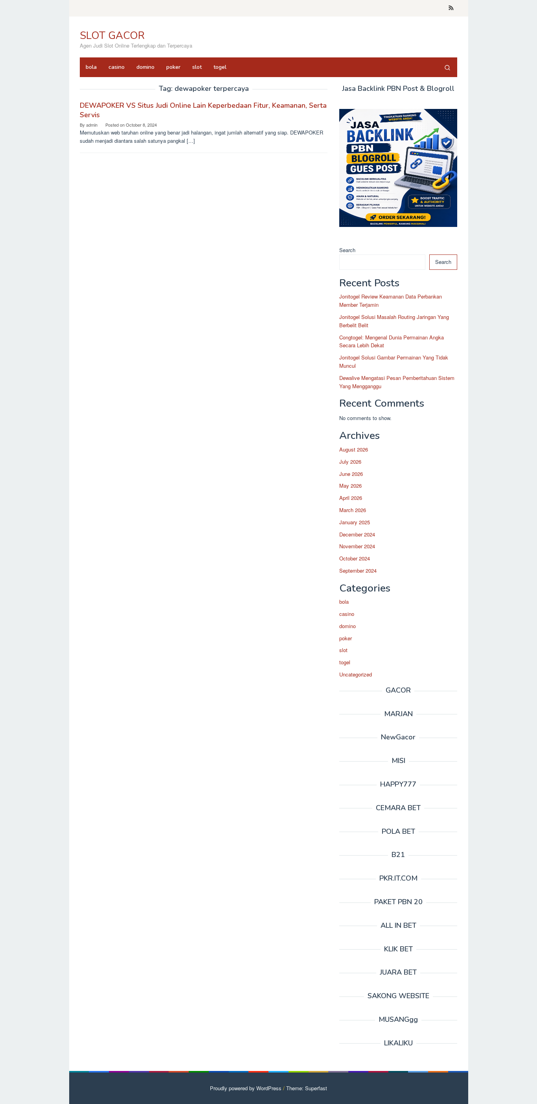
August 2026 (353, 449)
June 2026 (351, 473)
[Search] (447, 67)
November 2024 (357, 546)
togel (344, 662)
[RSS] (451, 8)
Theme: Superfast (306, 1088)
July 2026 (350, 461)
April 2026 (350, 497)
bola (344, 601)
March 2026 (352, 510)
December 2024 (357, 534)
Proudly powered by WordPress (245, 1088)
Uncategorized (355, 674)
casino (346, 613)
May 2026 (350, 485)
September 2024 (358, 570)
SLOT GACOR (112, 35)
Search (347, 250)
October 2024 (354, 558)
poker (345, 638)
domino (347, 626)
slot (343, 650)
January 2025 (354, 522)
